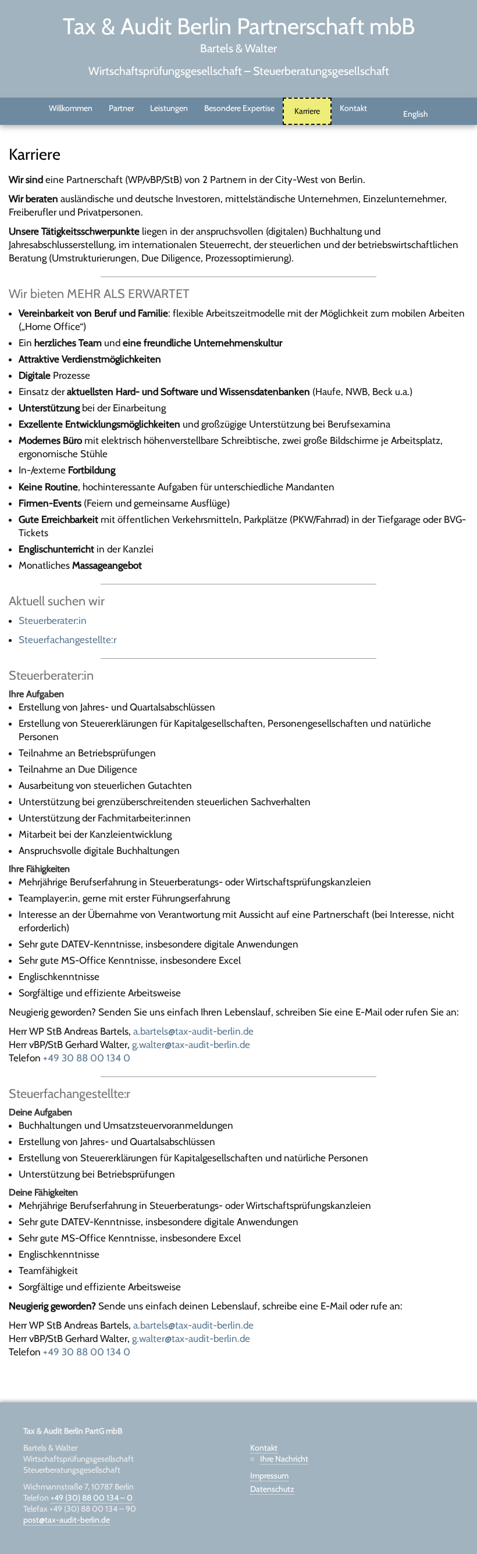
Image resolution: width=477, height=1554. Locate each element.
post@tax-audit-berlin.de (66, 1519)
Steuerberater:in (53, 620)
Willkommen (70, 108)
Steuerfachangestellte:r (67, 639)
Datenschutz (272, 1489)
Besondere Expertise (239, 108)
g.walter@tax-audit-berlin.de (191, 1044)
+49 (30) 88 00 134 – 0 (92, 1497)
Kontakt (353, 108)
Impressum (269, 1475)
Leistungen (169, 108)
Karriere (307, 111)
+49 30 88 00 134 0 (86, 1058)
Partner (121, 108)
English (415, 114)
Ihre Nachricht (284, 1458)
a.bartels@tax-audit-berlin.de (193, 1031)
